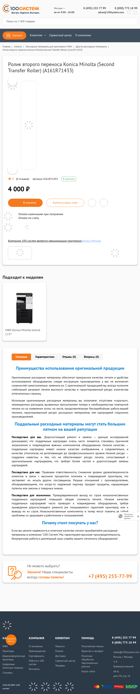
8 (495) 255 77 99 (94, 8)
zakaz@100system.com (111, 12)
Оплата (59, 651)
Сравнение (113, 35)
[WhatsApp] (135, 12)
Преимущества (37, 651)
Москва (58, 8)
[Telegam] (57, 686)
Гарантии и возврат (92, 651)
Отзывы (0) (69, 357)
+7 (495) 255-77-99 (110, 576)
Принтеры (8, 651)
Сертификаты (36, 656)
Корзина (135, 35)
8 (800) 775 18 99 (126, 8)
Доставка (60, 656)
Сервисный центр (60, 35)
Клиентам (36, 35)
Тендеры (60, 665)
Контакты (34, 669)
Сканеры (7, 672)
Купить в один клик (65, 202)
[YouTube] (45, 686)
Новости (60, 646)
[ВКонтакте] (33, 686)
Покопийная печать (92, 646)
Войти (103, 35)
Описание (21, 357)
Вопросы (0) (91, 357)
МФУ (5, 646)
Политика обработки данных (128, 516)
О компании (83, 35)
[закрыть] (138, 516)
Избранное (124, 35)
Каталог (18, 35)
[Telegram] (129, 12)
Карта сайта (88, 671)
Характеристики (44, 357)
